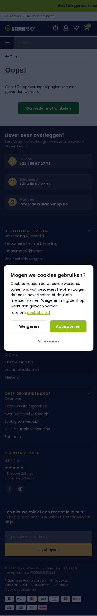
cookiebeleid (38, 312)
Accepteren (68, 326)
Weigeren (29, 326)
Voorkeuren (48, 341)
